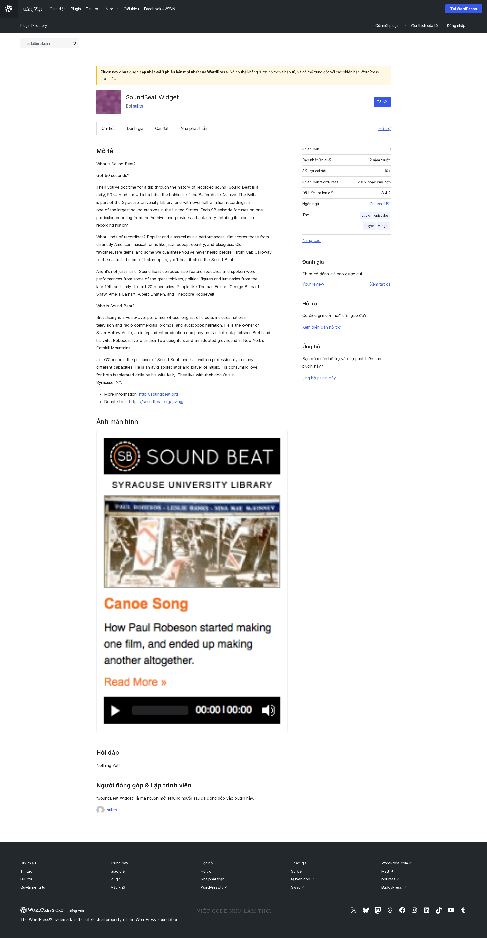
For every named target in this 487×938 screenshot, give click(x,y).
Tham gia (299, 863)
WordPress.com (396, 863)
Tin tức (26, 871)
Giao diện (119, 871)
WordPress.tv (214, 887)
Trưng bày (119, 863)
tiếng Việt (76, 911)
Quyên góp (303, 879)
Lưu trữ (26, 879)
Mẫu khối (118, 887)
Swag (298, 887)
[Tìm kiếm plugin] (74, 43)
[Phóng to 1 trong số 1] (280, 437)
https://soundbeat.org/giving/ (156, 401)
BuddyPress (393, 887)
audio (366, 215)
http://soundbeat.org (158, 394)
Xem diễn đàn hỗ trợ (321, 327)
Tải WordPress (463, 9)
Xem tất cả (380, 284)
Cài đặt (162, 128)
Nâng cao (311, 240)
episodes (381, 215)
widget (383, 226)
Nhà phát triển (194, 128)
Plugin (116, 879)
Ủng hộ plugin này (319, 377)
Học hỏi (207, 863)
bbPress (390, 879)
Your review (313, 284)
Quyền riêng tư (32, 887)
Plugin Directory (33, 25)
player (369, 226)
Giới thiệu (28, 863)
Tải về (382, 102)
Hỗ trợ (384, 128)
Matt (387, 871)
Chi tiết (108, 128)
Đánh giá (135, 128)
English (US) (380, 204)
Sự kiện (297, 871)
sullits (138, 106)
